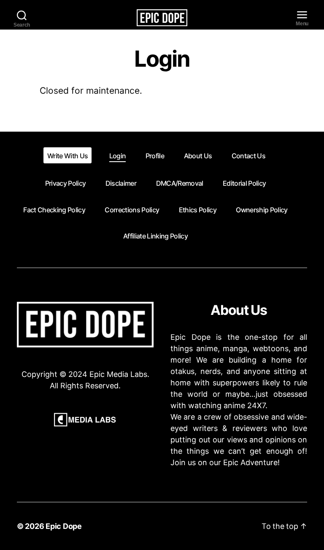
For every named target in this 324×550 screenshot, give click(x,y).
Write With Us (67, 156)
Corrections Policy (132, 210)
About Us (198, 156)
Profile (155, 156)
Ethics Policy (197, 210)
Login (117, 156)
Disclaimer (120, 183)
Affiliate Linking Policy (155, 236)
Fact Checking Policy (54, 210)
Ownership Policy (261, 210)
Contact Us (248, 156)
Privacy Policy (65, 183)
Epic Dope (64, 526)
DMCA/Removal (179, 183)
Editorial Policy (244, 183)
